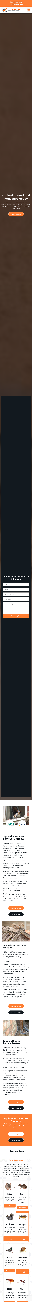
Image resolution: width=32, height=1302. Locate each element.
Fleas (9, 1289)
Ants (22, 1289)
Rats (22, 1194)
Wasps (22, 1224)
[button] (28, 10)
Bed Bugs (22, 1257)
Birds (9, 1257)
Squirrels (10, 1224)
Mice (9, 1194)
